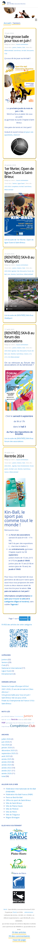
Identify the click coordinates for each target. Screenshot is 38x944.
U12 (30, 354)
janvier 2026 (7, 747)
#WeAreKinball (8, 50)
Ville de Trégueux (13, 814)
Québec (29, 723)
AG (5, 719)
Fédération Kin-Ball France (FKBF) (19, 794)
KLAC (3, 719)
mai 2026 (5, 744)
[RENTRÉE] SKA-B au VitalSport (19, 259)
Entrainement (7, 674)
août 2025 (6, 756)
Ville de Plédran (12, 809)
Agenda (13, 271)
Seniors (19, 47)
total (4, 776)
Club (23, 47)
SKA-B (8, 2)
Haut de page (19, 940)
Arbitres (12, 716)
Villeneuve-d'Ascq (22, 723)
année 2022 (6, 767)
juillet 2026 (6, 739)
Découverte (30, 50)
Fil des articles (19, 932)
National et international (11, 668)
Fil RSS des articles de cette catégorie (17, 624)
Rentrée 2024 (14, 456)
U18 (8, 357)
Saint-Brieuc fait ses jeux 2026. (14, 697)
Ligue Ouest (21, 183)
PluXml (15, 912)
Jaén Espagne (9, 723)
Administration (28, 912)
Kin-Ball (24, 50)
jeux (3, 716)
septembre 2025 (8, 753)
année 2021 (6, 770)
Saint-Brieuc (17, 50)
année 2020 (6, 773)
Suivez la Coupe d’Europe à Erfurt (15, 686)
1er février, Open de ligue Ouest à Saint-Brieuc (19, 172)
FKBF (3, 723)
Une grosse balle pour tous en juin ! (17, 38)
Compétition (15, 186)
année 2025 (6, 759)
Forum (29, 271)
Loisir (8, 274)
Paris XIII (15, 723)
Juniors (14, 47)
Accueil (7, 23)
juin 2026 (5, 742)
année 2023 (6, 765)
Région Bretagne (13, 817)
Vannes (8, 719)
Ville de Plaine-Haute (14, 806)
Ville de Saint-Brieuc (14, 803)
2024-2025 (7, 466)
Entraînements (24, 466)
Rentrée (13, 274)
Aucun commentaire (22, 44)
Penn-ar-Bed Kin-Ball (14, 797)
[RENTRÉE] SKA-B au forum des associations (19, 337)
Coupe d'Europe (6, 726)
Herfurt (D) (20, 719)
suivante (23, 618)
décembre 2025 (8, 750)
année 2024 (6, 762)
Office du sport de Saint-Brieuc (18, 800)
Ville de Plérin (11, 812)
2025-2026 (7, 186)
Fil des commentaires (19, 936)
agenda (14, 604)
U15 (5, 357)
